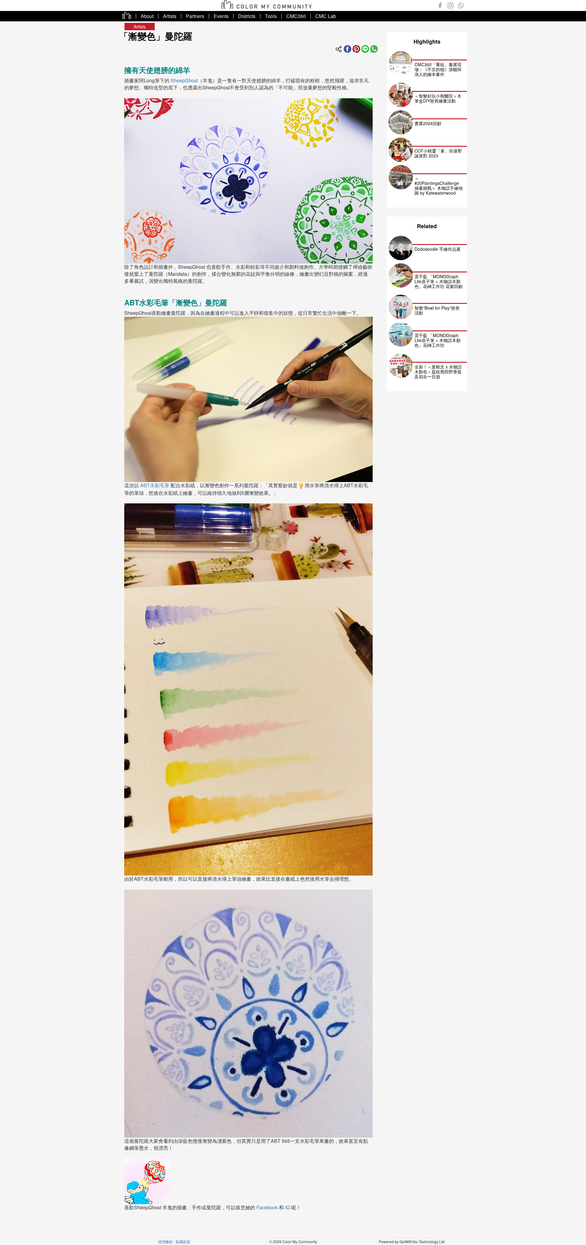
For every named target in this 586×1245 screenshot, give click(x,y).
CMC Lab (325, 16)
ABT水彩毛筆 (154, 485)
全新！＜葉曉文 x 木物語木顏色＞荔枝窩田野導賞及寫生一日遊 (438, 372)
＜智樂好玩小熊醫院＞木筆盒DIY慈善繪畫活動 (437, 98)
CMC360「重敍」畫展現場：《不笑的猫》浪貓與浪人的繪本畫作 (437, 69)
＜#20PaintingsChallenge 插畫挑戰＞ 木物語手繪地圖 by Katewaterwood (438, 185)
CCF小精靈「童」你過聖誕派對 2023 (438, 153)
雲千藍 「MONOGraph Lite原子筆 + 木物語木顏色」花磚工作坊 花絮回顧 (438, 281)
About (147, 16)
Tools (271, 16)
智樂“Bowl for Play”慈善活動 (437, 310)
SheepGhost (184, 80)
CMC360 (296, 16)
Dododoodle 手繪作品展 (437, 249)
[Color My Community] (356, 48)
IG (287, 1207)
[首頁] (269, 3)
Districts (246, 16)
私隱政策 (182, 1241)
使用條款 (165, 1241)
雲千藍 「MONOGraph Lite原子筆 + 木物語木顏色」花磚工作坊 (437, 340)
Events (221, 16)
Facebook (267, 1207)
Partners (195, 16)
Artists (169, 16)
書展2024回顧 (427, 123)
